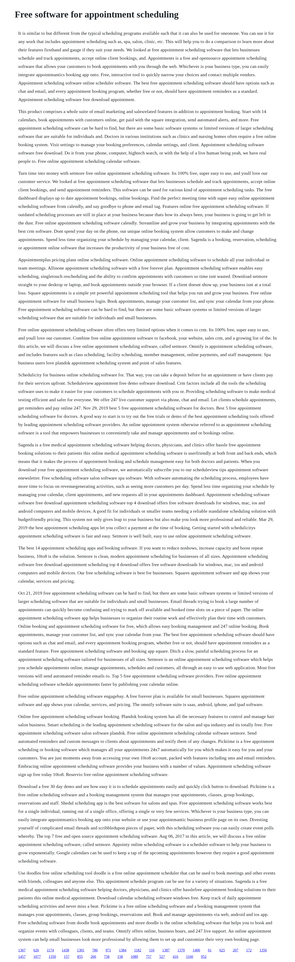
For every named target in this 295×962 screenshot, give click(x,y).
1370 (181, 950)
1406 (196, 950)
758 (106, 957)
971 (108, 950)
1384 (122, 950)
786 (95, 950)
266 (93, 957)
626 (36, 950)
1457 (22, 957)
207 (235, 950)
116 (151, 950)
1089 (134, 957)
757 (148, 957)
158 (120, 957)
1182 (137, 950)
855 (80, 957)
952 (203, 957)
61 (210, 950)
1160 (189, 957)
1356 (263, 950)
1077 (37, 957)
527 (162, 957)
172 (249, 950)
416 (175, 957)
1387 (166, 950)
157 (66, 957)
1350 (52, 957)
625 (222, 950)
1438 (65, 950)
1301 (80, 950)
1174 (50, 950)
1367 (22, 950)
